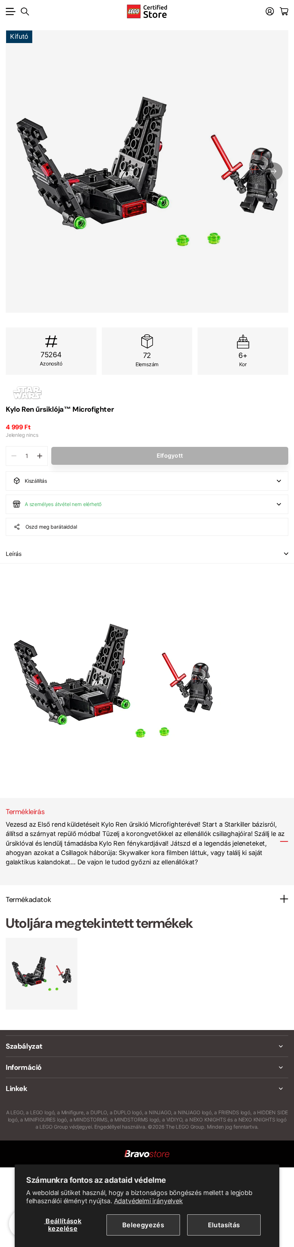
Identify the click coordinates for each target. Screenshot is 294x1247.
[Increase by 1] (40, 456)
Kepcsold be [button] (286, 553)
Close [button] (147, 1046)
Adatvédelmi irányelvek (148, 1201)
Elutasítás (224, 1225)
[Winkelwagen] (284, 11)
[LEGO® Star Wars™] (147, 392)
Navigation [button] (10, 11)
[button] (274, 171)
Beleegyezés (143, 1225)
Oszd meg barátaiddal (51, 527)
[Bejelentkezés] (270, 11)
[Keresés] (25, 11)
